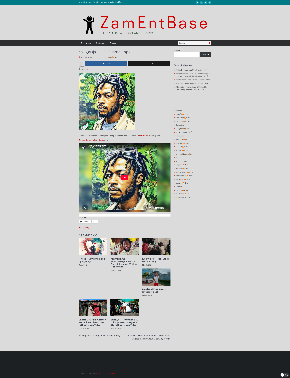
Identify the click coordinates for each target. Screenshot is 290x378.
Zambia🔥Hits (111, 57)
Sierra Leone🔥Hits (184, 172)
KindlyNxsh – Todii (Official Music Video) (156, 260)
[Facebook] (197, 2)
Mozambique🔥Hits (184, 154)
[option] (123, 2)
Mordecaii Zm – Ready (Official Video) (105, 2)
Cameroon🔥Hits (183, 121)
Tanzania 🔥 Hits (183, 179)
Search (177, 51)
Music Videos (181, 161)
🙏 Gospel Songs (183, 197)
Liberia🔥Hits (182, 147)
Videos (113, 43)
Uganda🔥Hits (182, 183)
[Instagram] (201, 2)
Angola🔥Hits (181, 114)
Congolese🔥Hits (183, 129)
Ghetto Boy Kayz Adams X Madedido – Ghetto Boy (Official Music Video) (92, 322)
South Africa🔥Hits (184, 176)
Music (88, 43)
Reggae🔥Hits (182, 168)
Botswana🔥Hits (183, 118)
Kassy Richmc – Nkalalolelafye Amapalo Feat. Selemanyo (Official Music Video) (123, 263)
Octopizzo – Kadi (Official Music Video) (100, 336)
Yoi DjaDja (85, 228)
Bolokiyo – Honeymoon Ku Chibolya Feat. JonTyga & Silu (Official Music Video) (124, 322)
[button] (284, 375)
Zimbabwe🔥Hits (183, 194)
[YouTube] (209, 2)
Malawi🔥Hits (182, 150)
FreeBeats (180, 136)
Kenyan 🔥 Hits (182, 143)
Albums (179, 111)
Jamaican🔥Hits (183, 139)
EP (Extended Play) (184, 132)
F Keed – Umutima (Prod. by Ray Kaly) (92, 260)
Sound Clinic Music (107, 373)
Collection (100, 43)
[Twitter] (205, 2)
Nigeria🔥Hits (182, 165)
